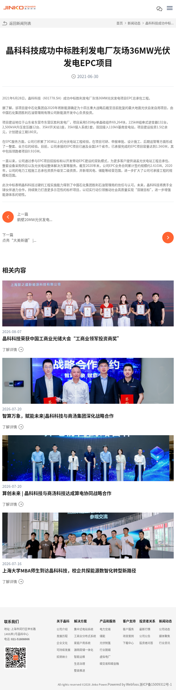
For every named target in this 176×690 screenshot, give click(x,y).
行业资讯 (164, 643)
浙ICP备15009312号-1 (156, 684)
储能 (102, 636)
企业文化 (62, 643)
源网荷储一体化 (83, 650)
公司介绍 (62, 629)
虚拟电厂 (105, 657)
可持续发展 (63, 650)
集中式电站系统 (83, 629)
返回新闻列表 (20, 23)
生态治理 (79, 663)
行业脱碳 (105, 650)
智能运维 (79, 657)
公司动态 (164, 629)
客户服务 (128, 629)
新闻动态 (134, 23)
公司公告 (144, 636)
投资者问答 (146, 643)
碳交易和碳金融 (109, 663)
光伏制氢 (105, 643)
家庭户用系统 (82, 643)
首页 (119, 23)
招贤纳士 (62, 657)
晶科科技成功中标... (159, 23)
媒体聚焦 (164, 636)
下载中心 (128, 643)
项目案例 (128, 636)
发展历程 (62, 636)
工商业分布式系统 (85, 636)
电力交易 (105, 629)
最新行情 (144, 629)
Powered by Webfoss (123, 684)
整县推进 (79, 670)
